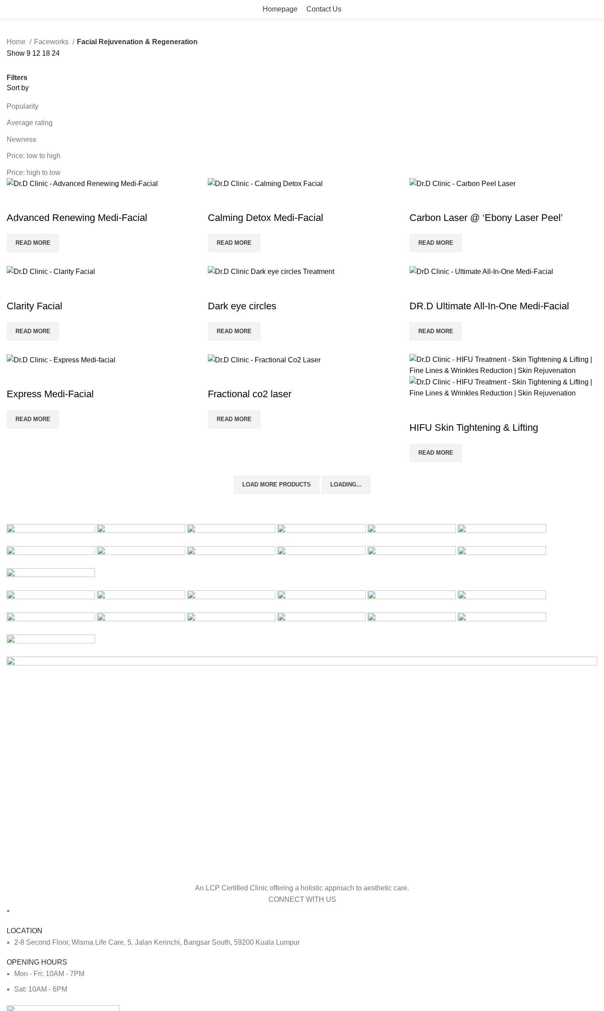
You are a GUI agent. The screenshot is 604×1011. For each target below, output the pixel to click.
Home (17, 42)
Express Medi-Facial (50, 393)
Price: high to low (34, 172)
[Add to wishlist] (42, 200)
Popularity (22, 106)
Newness (21, 139)
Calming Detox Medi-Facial (265, 217)
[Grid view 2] (28, 65)
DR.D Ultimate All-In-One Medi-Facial (489, 306)
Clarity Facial (34, 306)
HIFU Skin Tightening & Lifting (473, 427)
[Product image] (503, 387)
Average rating (30, 122)
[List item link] (302, 942)
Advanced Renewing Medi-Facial (77, 217)
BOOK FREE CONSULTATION (549, 9)
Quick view (18, 200)
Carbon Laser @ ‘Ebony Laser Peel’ (486, 217)
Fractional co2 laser (249, 393)
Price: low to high (34, 156)
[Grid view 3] (45, 65)
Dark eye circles (242, 306)
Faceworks (52, 42)
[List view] (12, 65)
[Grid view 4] (61, 65)
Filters (17, 77)
